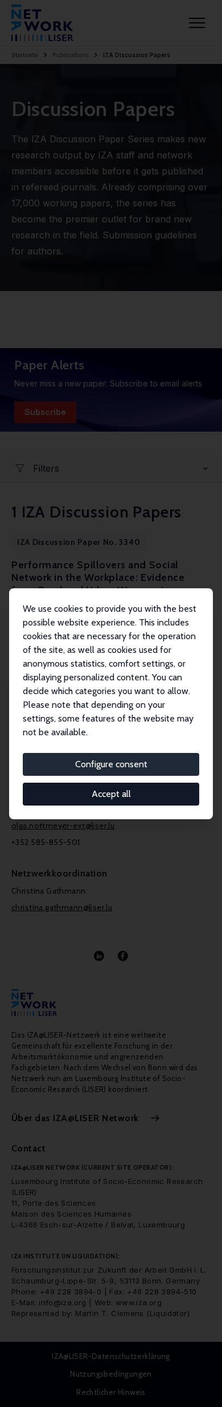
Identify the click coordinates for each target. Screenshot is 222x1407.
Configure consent (111, 764)
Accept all (111, 793)
